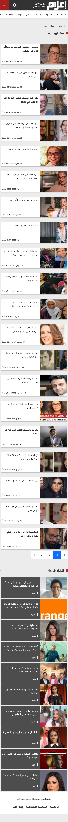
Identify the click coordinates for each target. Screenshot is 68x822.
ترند (20, 14)
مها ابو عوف (49, 26)
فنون (29, 14)
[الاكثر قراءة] (0, 570)
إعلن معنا (18, 806)
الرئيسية (61, 14)
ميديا (38, 14)
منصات (9, 14)
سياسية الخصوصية (36, 806)
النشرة (49, 14)
